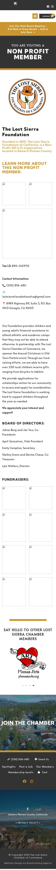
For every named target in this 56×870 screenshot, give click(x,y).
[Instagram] (52, 6)
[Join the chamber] (28, 722)
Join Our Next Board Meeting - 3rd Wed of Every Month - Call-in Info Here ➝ (28, 29)
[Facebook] (48, 6)
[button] (35, 16)
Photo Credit (43, 843)
